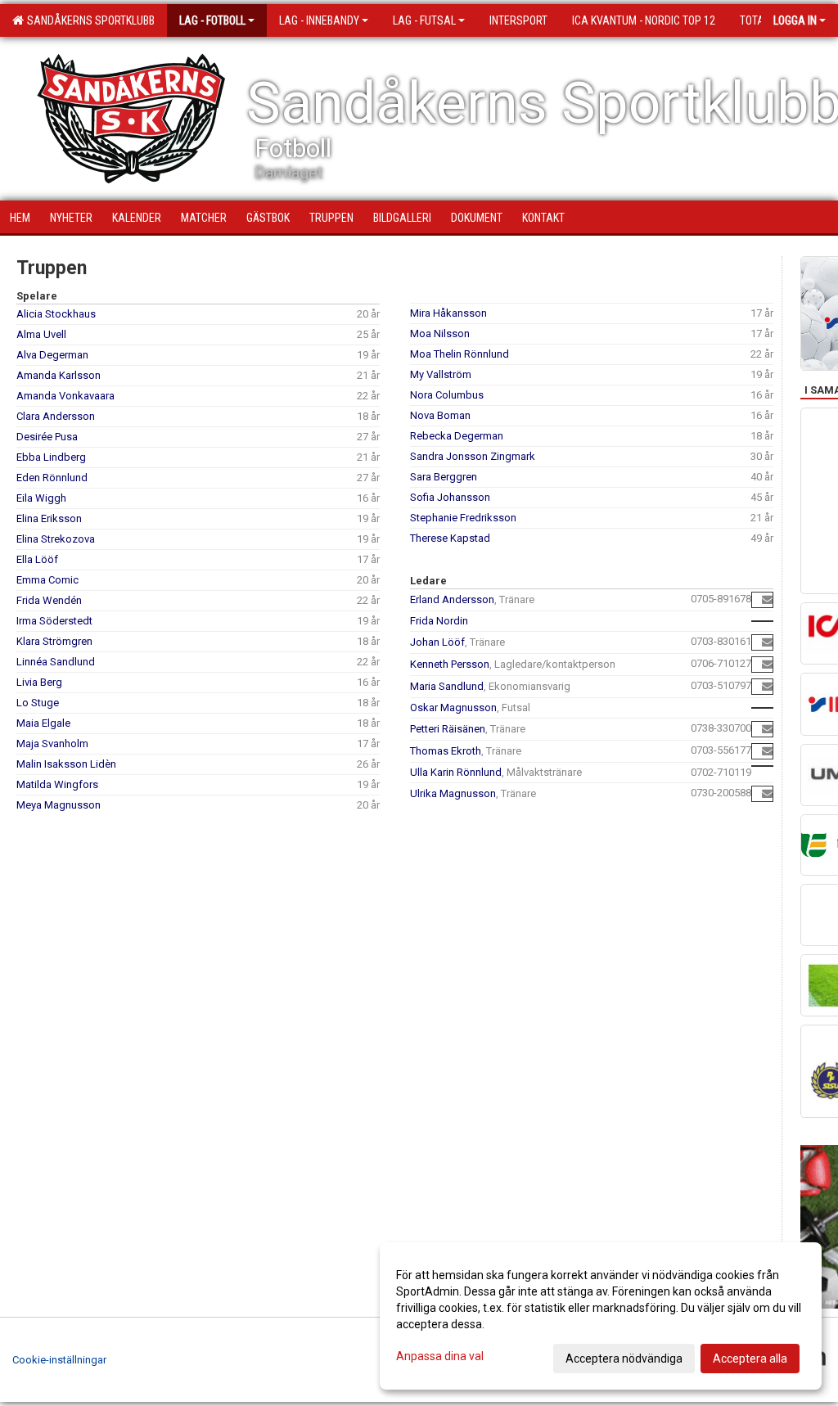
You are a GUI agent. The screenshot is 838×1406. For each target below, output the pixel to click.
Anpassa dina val (440, 1356)
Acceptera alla (750, 1358)
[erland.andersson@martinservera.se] (767, 599)
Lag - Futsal (424, 20)
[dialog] (601, 1316)
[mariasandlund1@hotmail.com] (767, 686)
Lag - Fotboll (212, 20)
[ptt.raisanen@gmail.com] (767, 729)
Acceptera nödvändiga (624, 1358)
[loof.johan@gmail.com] (767, 642)
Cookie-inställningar (59, 1360)
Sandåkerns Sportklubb (88, 20)
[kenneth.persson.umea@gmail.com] (767, 664)
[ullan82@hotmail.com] (767, 793)
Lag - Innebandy (319, 20)
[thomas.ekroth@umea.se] (767, 751)
